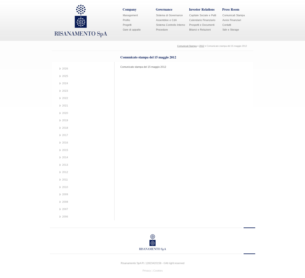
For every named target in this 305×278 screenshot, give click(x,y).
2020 (65, 113)
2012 (201, 46)
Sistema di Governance (169, 15)
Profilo (126, 20)
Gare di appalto (132, 29)
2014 (65, 157)
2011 (65, 179)
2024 (65, 83)
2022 (65, 98)
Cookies (158, 270)
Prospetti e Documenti (202, 24)
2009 (65, 194)
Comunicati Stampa (233, 15)
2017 (65, 135)
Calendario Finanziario (202, 20)
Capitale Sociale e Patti (202, 15)
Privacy (147, 270)
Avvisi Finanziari (231, 20)
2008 (65, 201)
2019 (65, 120)
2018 (65, 127)
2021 (65, 105)
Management (130, 15)
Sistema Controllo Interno (170, 24)
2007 (65, 209)
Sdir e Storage (230, 29)
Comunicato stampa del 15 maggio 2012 (143, 66)
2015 (65, 150)
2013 (65, 164)
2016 (65, 142)
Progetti (127, 24)
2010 (65, 187)
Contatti (226, 24)
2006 (65, 216)
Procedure (162, 29)
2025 (65, 76)
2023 (65, 90)
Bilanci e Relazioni (200, 29)
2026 (65, 68)
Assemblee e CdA (166, 20)
